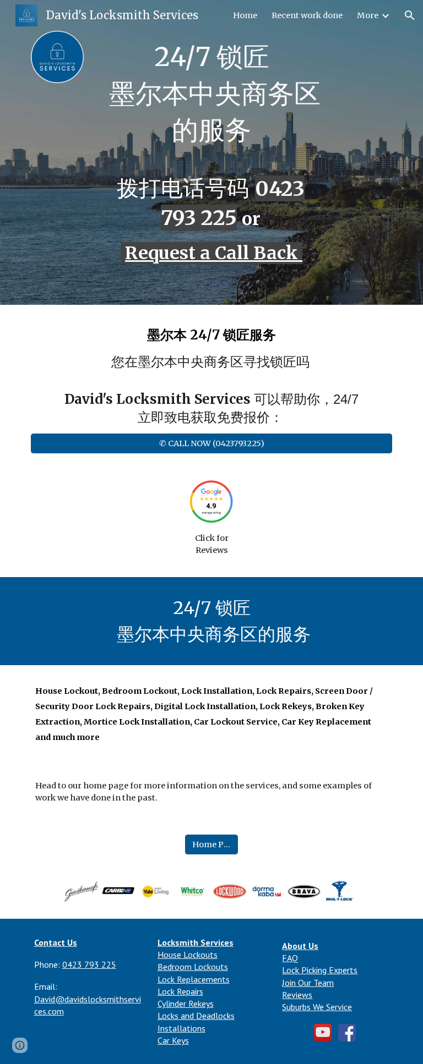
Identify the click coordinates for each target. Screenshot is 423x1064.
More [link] (367, 15)
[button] (410, 15)
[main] (211, 99)
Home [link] (245, 15)
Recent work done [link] (307, 15)
